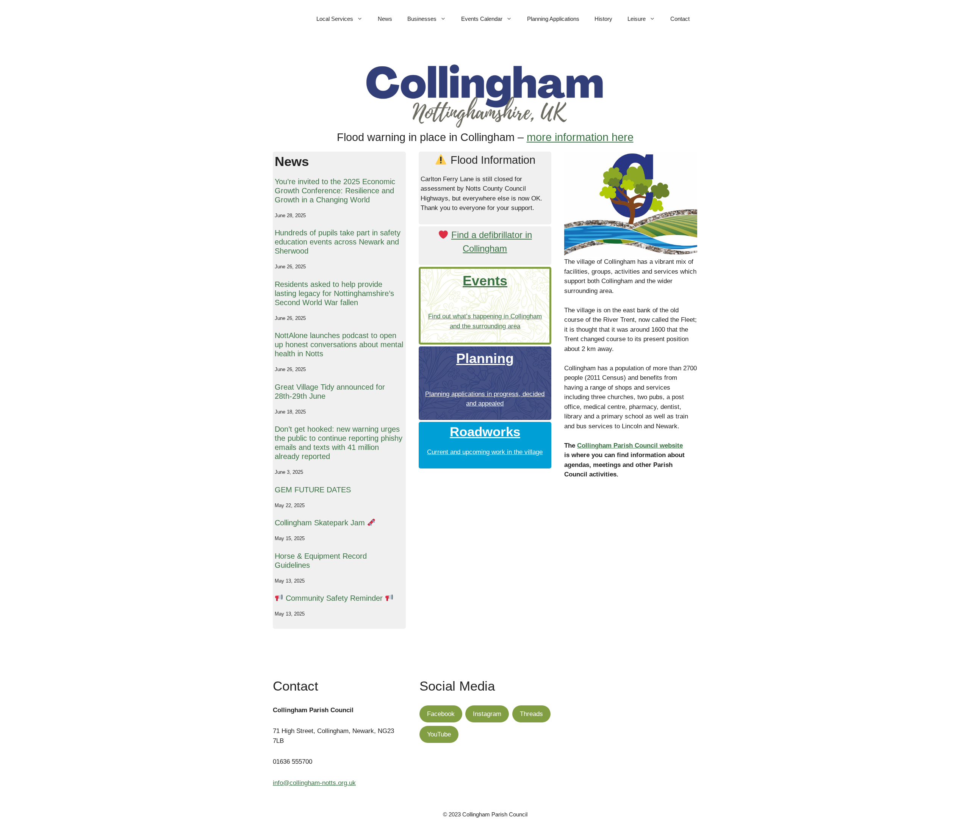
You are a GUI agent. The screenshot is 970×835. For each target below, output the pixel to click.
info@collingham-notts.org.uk (314, 782)
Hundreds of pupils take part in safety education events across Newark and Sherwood (338, 242)
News (385, 19)
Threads (531, 714)
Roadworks (485, 431)
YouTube (439, 734)
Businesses (421, 19)
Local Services (334, 19)
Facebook (441, 714)
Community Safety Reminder (334, 598)
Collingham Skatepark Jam (321, 523)
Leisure (636, 19)
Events (485, 280)
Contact (680, 19)
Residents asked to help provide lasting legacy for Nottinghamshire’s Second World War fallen (334, 293)
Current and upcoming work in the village (485, 452)
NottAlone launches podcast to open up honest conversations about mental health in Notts (339, 344)
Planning (485, 358)
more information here (580, 137)
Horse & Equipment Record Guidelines (321, 560)
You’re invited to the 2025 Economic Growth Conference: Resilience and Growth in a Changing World (335, 190)
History (603, 19)
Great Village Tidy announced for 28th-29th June (330, 391)
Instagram (487, 714)
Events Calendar (481, 19)
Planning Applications (553, 19)
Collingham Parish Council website (630, 445)
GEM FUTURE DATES (313, 490)
